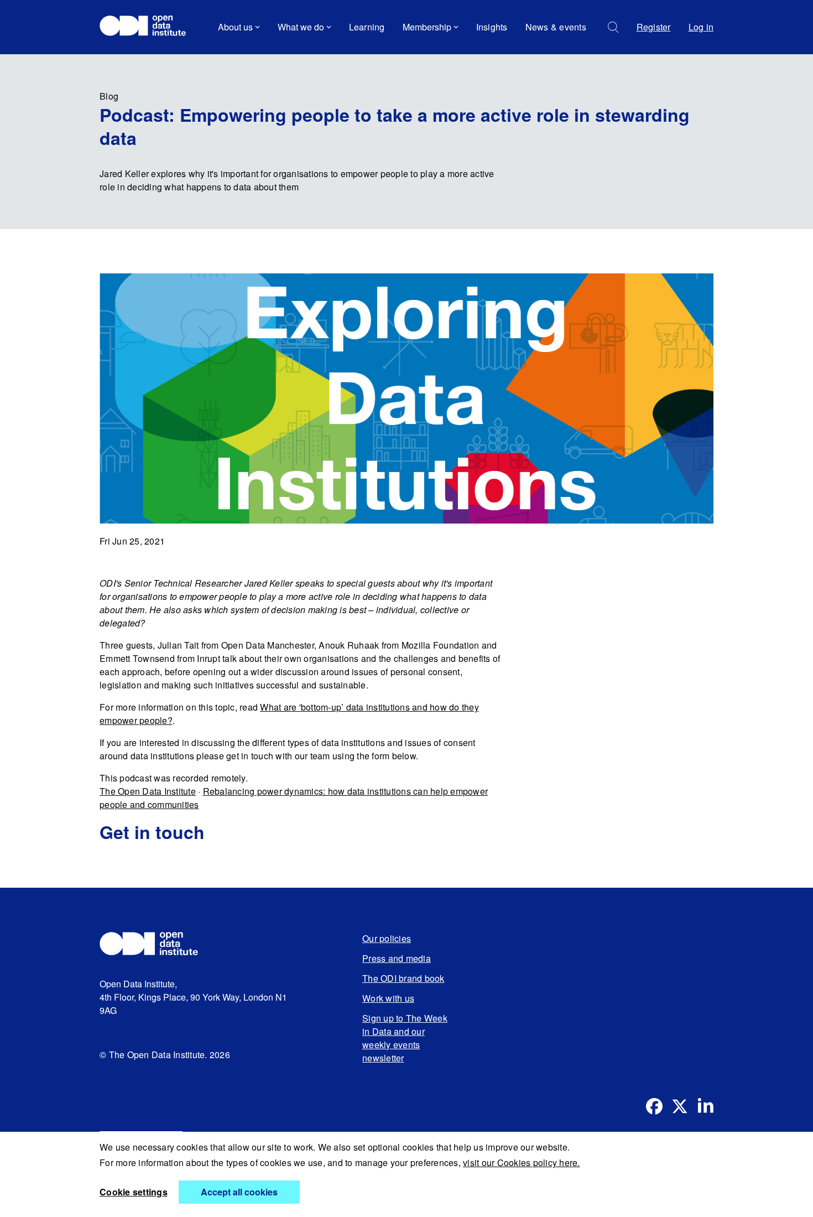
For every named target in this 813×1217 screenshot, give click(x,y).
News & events (555, 26)
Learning (367, 26)
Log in (701, 26)
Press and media (396, 958)
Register (654, 26)
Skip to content (137, 57)
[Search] (613, 27)
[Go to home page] (148, 27)
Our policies (386, 938)
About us (235, 26)
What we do (301, 26)
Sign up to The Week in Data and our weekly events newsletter (404, 1038)
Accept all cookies (239, 1191)
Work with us (388, 998)
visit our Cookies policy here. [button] (521, 1162)
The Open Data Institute (148, 791)
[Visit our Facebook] (654, 1106)
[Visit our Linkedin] (705, 1106)
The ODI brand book (403, 978)
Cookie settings (134, 1191)
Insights (492, 26)
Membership (427, 26)
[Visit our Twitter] (679, 1106)
